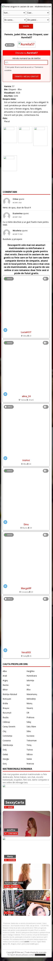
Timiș (29, 745)
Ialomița (30, 680)
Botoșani (7, 698)
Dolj (5, 749)
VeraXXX (26, 652)
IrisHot (26, 460)
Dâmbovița (8, 745)
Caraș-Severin (9, 726)
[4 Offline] (26, 456)
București (7, 712)
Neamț (30, 708)
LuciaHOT (26, 332)
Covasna (7, 740)
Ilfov (29, 689)
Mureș (29, 703)
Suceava (30, 735)
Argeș (5, 680)
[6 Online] (26, 392)
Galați (5, 754)
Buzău (5, 717)
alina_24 (26, 396)
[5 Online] (26, 328)
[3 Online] (26, 520)
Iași (28, 685)
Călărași (6, 722)
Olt (28, 712)
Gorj (5, 763)
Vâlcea (30, 754)
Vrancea (30, 763)
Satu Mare (31, 726)
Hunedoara (32, 675)
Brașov (6, 708)
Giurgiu (6, 759)
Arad (5, 675)
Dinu (26, 524)
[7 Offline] (26, 648)
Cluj (4, 731)
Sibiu (29, 731)
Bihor (5, 689)
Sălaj (29, 722)
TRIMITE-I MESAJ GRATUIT (27, 76)
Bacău (5, 685)
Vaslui (29, 759)
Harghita (30, 671)
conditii (26, 942)
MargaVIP (26, 588)
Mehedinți (31, 698)
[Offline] (26, 42)
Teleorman (32, 740)
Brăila (5, 703)
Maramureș (32, 694)
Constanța (7, 735)
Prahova (30, 717)
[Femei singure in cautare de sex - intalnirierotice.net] (26, 6)
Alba (5, 671)
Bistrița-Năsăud (10, 694)
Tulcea (30, 749)
